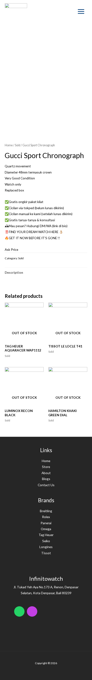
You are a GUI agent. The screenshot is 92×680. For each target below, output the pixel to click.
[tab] (46, 272)
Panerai (46, 523)
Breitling (46, 511)
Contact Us (46, 485)
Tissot (46, 553)
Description (14, 272)
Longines (46, 547)
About (46, 473)
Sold (17, 145)
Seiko (46, 541)
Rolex (46, 517)
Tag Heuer (46, 535)
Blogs (46, 479)
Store (46, 467)
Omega (46, 529)
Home (9, 145)
